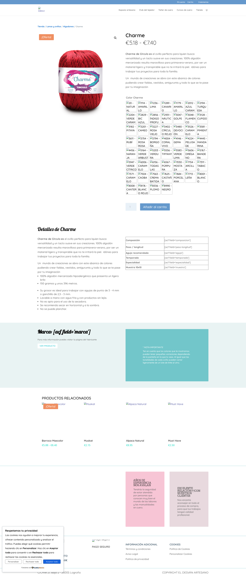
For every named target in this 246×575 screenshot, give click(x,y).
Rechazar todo (32, 561)
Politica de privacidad (137, 559)
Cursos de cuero (184, 10)
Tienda (199, 10)
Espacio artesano (127, 10)
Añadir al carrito (155, 207)
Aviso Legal (132, 554)
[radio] (131, 106)
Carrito (190, 2)
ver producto (47, 346)
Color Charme (134, 97)
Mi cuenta (181, 2)
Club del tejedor (147, 10)
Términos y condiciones (138, 549)
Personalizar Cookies (181, 554)
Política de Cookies (180, 549)
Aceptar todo (52, 561)
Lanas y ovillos (54, 26)
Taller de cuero (165, 10)
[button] (115, 37)
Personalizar (13, 561)
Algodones (68, 26)
